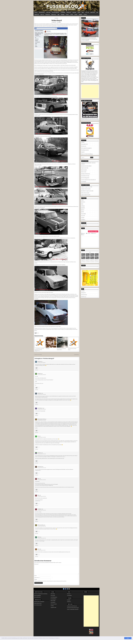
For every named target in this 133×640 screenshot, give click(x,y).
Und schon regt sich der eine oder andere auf (88, 179)
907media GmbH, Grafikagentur (39, 601)
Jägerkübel (83, 207)
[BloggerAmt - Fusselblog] (91, 630)
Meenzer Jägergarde (86, 40)
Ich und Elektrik (83, 181)
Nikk (38, 478)
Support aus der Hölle (84, 167)
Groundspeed (53, 602)
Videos (83, 233)
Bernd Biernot (40, 408)
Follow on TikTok (93, 231)
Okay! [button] (128, 638)
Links (97, 12)
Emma (82, 203)
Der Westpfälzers (53, 598)
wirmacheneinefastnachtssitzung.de (73, 607)
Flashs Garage (53, 600)
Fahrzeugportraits (42, 12)
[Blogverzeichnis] (91, 631)
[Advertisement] (90, 91)
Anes (38, 549)
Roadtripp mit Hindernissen (85, 173)
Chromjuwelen (69, 595)
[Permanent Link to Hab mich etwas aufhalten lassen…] (73, 342)
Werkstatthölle (53, 14)
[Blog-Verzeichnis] (91, 629)
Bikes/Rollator (69, 12)
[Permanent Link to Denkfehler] (51, 342)
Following (88, 233)
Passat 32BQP (83, 213)
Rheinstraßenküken (37, 597)
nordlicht (39, 373)
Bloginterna (74, 12)
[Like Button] (35, 333)
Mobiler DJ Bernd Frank (37, 603)
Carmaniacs (80, 14)
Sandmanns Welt (53, 607)
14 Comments (59, 22)
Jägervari (82, 209)
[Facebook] (65, 589)
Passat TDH (42, 14)
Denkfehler (47, 348)
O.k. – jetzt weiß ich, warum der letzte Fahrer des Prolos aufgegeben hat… (39, 349)
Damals (83, 12)
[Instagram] (67, 589)
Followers (94, 233)
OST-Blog (52, 605)
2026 (90, 252)
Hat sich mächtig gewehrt (85, 177)
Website (35, 579)
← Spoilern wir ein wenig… (38, 354)
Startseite (35, 12)
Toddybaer (39, 509)
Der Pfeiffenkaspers (54, 597)
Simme (58, 14)
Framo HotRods (92, 12)
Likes (83, 234)
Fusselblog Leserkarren (85, 150)
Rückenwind (62, 14)
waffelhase (39, 393)
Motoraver (68, 593)
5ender (82, 199)
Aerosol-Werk (53, 595)
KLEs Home (85, 14)
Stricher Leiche (47, 14)
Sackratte (82, 217)
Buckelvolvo (83, 201)
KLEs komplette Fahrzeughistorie (86, 148)
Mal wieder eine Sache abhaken (86, 165)
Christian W (40, 466)
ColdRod (79, 12)
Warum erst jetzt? (84, 169)
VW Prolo (76, 14)
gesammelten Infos (86, 118)
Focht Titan (87, 12)
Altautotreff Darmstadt (55, 12)
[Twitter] (63, 589)
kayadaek (68, 599)
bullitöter (39, 452)
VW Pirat (71, 14)
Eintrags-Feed (83, 292)
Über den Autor (83, 146)
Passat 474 (83, 215)
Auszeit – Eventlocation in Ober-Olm (72, 609)
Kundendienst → (76, 354)
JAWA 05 (82, 211)
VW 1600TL (67, 14)
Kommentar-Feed (84, 294)
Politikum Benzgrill (57, 20)
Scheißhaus (83, 219)
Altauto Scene (48, 12)
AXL (38, 436)
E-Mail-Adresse (37, 577)
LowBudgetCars (36, 14)
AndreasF (39, 361)
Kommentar (36, 564)
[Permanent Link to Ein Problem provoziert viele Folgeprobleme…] (62, 342)
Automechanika (63, 12)
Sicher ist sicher (83, 171)
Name (35, 575)
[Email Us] (69, 589)
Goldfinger (83, 205)
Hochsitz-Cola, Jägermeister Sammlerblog (40, 593)
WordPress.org (83, 296)
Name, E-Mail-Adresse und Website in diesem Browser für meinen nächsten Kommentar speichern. (50, 581)
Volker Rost (69, 601)
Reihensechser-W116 (41, 419)
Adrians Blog (53, 593)
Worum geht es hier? (84, 144)
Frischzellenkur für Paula (85, 175)
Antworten (36, 369)
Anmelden (83, 290)
